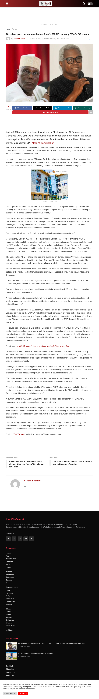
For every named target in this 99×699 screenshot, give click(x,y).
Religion (9, 654)
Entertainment (12, 646)
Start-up (9, 641)
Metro (8, 623)
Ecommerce (10, 635)
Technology (10, 678)
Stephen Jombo (19, 38)
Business (10, 633)
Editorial (9, 663)
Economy (9, 638)
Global (8, 667)
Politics (14, 29)
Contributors (10, 660)
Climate (8, 670)
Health (8, 625)
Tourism (9, 675)
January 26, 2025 (35, 38)
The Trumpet (19, 434)
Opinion (9, 652)
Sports (8, 649)
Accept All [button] (23, 693)
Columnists (10, 657)
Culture (8, 673)
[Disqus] (49, 530)
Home (8, 29)
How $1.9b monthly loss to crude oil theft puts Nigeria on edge (42, 346)
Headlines (9, 620)
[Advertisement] (49, 14)
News (8, 614)
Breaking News (11, 617)
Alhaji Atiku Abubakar (42, 143)
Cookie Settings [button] (10, 693)
